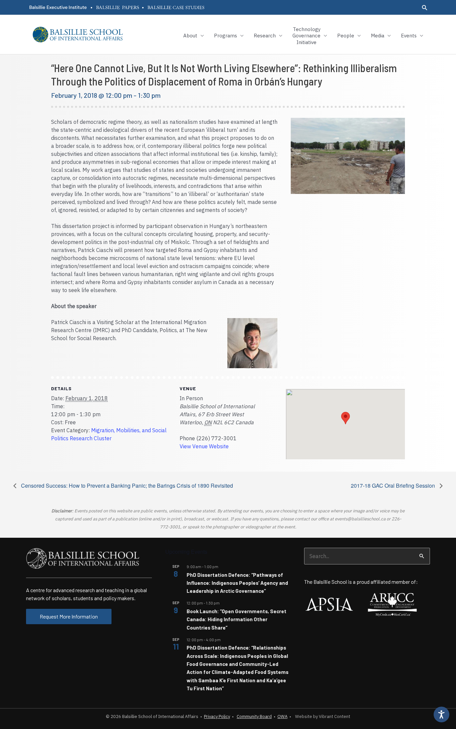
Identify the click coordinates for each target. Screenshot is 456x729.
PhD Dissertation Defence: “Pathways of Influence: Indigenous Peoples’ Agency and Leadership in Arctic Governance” (237, 583)
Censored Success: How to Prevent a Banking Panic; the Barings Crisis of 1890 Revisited (126, 485)
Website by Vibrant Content (321, 716)
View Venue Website (204, 446)
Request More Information (69, 616)
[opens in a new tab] (58, 7)
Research (265, 35)
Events (409, 35)
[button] (424, 7)
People (345, 35)
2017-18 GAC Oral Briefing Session (393, 485)
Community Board (254, 716)
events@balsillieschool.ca (360, 519)
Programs (225, 35)
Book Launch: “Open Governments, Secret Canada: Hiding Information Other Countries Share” (236, 619)
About (190, 35)
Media (377, 35)
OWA (282, 716)
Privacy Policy (217, 716)
